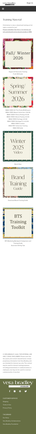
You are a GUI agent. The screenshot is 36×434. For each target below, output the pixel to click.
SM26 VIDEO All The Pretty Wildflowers (18, 110)
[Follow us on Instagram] (13, 391)
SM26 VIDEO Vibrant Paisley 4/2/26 (18, 117)
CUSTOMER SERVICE (10, 398)
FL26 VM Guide (18, 74)
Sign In (30, 3)
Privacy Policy (7, 408)
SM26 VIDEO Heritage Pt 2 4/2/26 (18, 121)
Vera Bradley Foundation (10, 424)
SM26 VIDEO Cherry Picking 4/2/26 (18, 114)
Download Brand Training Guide (18, 200)
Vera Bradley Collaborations (12, 421)
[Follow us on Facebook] (9, 391)
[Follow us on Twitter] (24, 391)
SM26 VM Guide (18, 128)
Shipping (5, 401)
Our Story (6, 417)
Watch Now (18, 164)
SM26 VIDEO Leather (18, 123)
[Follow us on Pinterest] (18, 391)
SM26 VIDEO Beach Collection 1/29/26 (18, 112)
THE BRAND (7, 414)
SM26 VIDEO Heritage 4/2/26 (18, 119)
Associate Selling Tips (18, 245)
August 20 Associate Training (18, 71)
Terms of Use (7, 404)
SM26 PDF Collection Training (18, 125)
